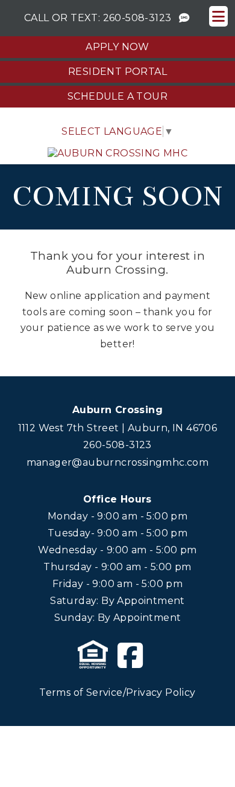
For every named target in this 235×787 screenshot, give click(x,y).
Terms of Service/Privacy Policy (117, 692)
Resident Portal (117, 71)
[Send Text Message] (184, 18)
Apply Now (117, 47)
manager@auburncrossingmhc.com (118, 462)
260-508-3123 (137, 18)
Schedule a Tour (117, 96)
